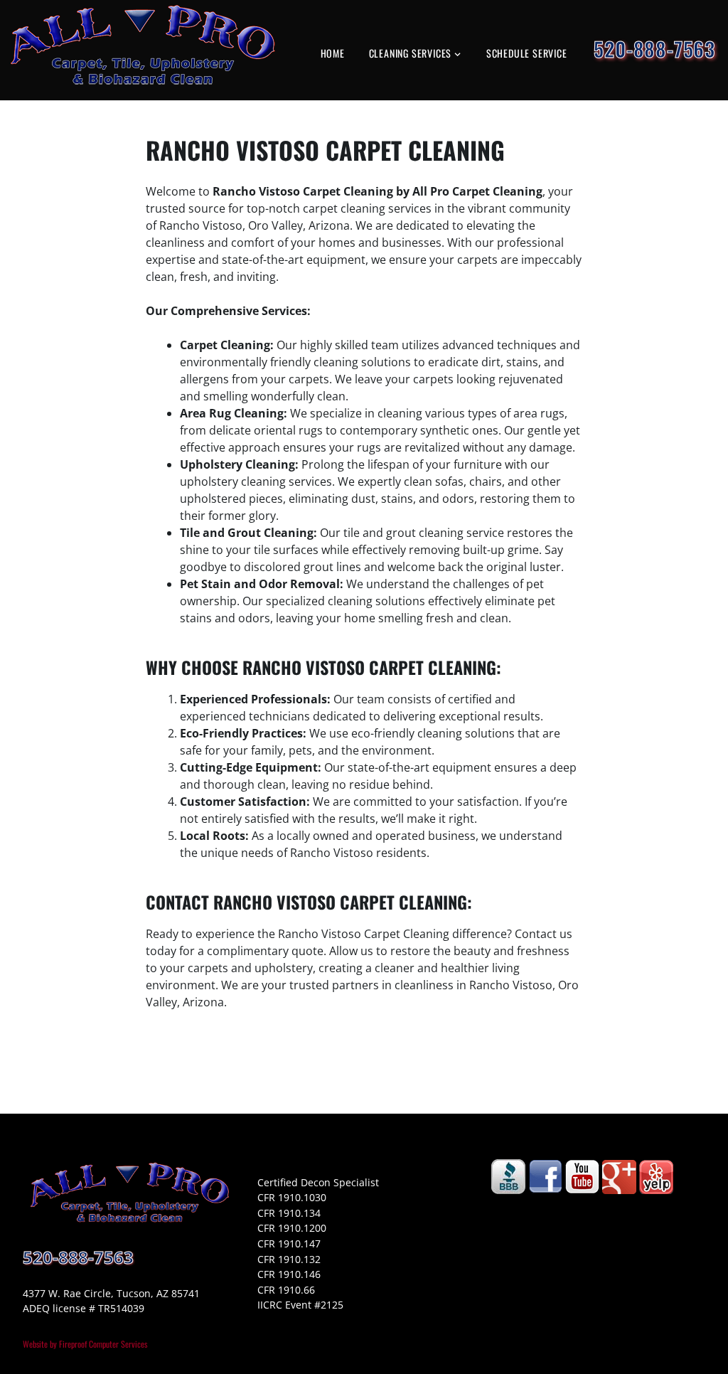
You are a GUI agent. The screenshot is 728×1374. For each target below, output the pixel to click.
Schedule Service (526, 53)
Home (333, 53)
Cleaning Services (410, 53)
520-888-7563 (654, 48)
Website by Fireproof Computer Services (85, 1344)
